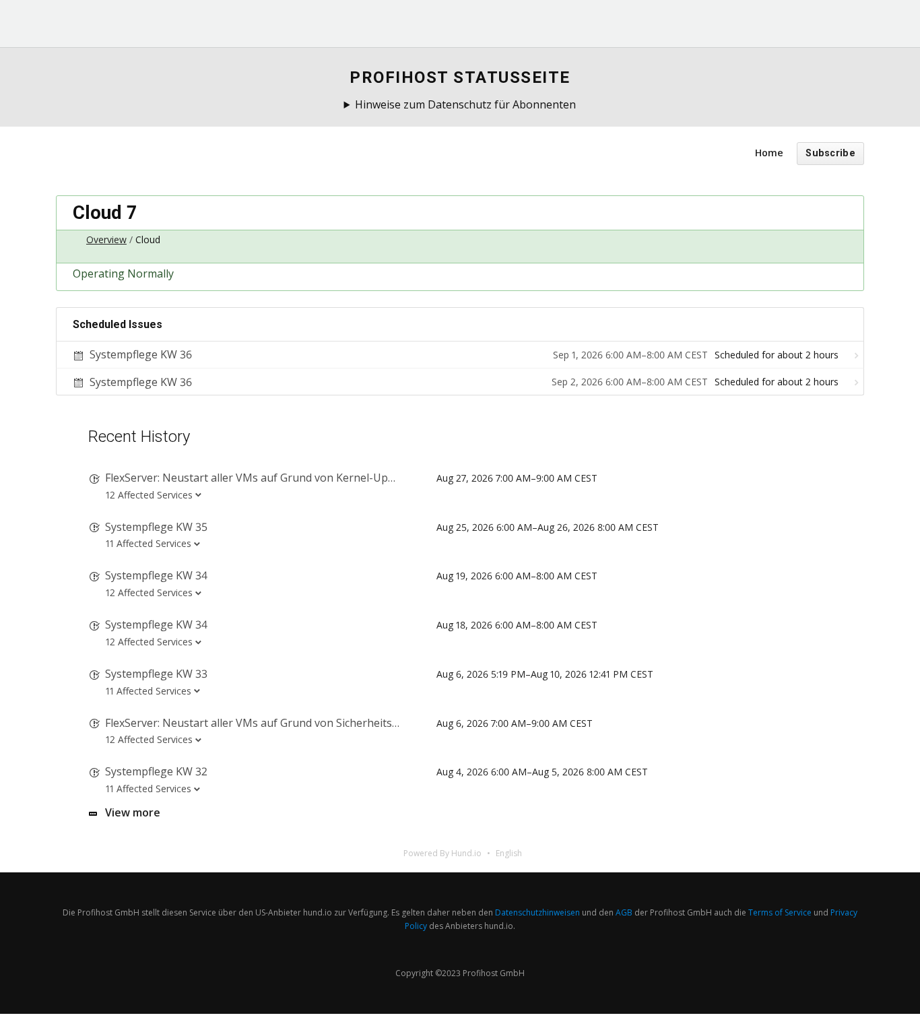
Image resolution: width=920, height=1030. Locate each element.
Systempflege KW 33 (156, 673)
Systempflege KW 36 (141, 354)
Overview (106, 239)
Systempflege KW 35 (156, 526)
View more (132, 812)
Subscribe (830, 153)
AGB (624, 912)
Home (769, 152)
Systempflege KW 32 (156, 771)
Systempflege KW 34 (156, 575)
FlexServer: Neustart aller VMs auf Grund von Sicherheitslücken (265, 722)
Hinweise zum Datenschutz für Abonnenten (465, 104)
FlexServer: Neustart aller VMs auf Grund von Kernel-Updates (260, 477)
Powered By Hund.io (442, 853)
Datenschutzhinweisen (537, 912)
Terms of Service (780, 912)
